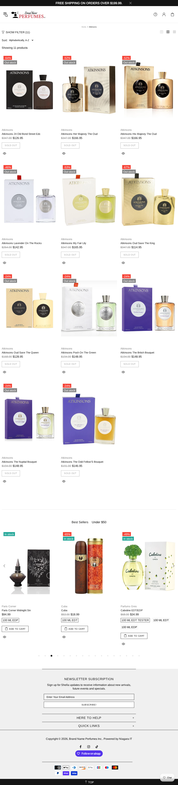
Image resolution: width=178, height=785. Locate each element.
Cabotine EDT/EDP (132, 610)
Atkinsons (7, 129)
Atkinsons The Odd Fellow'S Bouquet (82, 461)
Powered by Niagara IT (118, 738)
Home (84, 27)
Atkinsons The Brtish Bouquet (137, 352)
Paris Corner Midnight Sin (16, 610)
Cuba (64, 606)
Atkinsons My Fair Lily (73, 243)
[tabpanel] (29, 588)
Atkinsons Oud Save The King (137, 243)
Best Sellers (80, 522)
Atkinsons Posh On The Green (78, 352)
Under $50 (99, 522)
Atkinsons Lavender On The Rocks (22, 243)
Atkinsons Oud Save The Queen (20, 352)
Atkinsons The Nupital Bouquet (19, 461)
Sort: (4, 40)
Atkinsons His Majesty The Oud (138, 133)
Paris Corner (9, 606)
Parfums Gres (129, 606)
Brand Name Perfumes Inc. (28, 14)
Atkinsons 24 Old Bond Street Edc (21, 133)
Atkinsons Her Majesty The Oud (79, 133)
